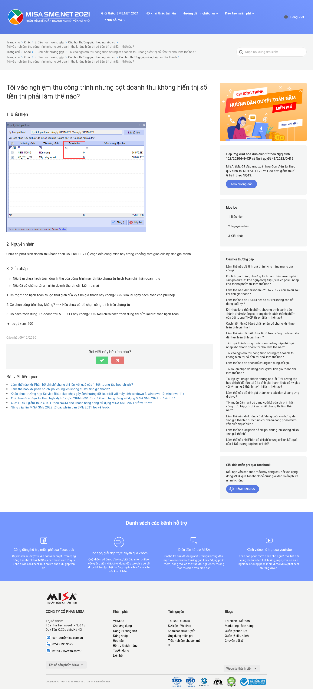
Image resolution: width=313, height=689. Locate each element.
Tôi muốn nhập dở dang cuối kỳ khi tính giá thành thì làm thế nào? (261, 371)
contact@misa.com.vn (67, 638)
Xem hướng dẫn (241, 184)
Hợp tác (118, 641)
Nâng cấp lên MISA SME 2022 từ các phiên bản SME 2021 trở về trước (60, 407)
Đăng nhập (120, 636)
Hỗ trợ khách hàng (125, 645)
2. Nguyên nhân (238, 226)
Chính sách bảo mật (98, 681)
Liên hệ (118, 655)
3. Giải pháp (236, 236)
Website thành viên (239, 668)
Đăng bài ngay (245, 489)
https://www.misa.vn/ (67, 651)
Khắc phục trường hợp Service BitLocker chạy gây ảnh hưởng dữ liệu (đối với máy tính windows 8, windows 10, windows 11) (97, 394)
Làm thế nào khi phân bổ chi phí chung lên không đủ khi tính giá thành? (60, 389)
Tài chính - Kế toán (237, 621)
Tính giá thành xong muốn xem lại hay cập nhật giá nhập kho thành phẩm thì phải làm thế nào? (260, 345)
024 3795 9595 (62, 644)
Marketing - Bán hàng (239, 626)
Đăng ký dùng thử (125, 631)
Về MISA (118, 621)
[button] (102, 360)
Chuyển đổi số (234, 641)
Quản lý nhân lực (236, 631)
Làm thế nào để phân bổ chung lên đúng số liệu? (258, 363)
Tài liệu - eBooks (179, 621)
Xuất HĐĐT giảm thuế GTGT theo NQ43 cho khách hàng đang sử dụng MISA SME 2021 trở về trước (81, 403)
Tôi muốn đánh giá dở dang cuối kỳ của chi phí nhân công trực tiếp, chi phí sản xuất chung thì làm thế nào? (260, 406)
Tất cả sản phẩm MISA (64, 665)
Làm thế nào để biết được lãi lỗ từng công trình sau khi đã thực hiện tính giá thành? (262, 335)
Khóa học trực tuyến (181, 631)
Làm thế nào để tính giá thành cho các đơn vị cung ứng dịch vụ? (262, 394)
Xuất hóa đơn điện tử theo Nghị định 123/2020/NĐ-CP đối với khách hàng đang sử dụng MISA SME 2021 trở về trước (93, 398)
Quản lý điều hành (237, 636)
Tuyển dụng (121, 650)
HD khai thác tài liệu (160, 13)
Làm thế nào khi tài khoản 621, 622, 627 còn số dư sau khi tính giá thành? (263, 292)
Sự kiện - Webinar (179, 626)
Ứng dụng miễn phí (180, 636)
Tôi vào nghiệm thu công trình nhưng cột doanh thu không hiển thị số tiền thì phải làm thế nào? (260, 355)
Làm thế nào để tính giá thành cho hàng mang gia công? (259, 268)
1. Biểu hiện (235, 217)
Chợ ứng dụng (122, 626)
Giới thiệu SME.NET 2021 (120, 13)
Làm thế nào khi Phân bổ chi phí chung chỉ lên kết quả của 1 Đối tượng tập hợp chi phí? (72, 384)
